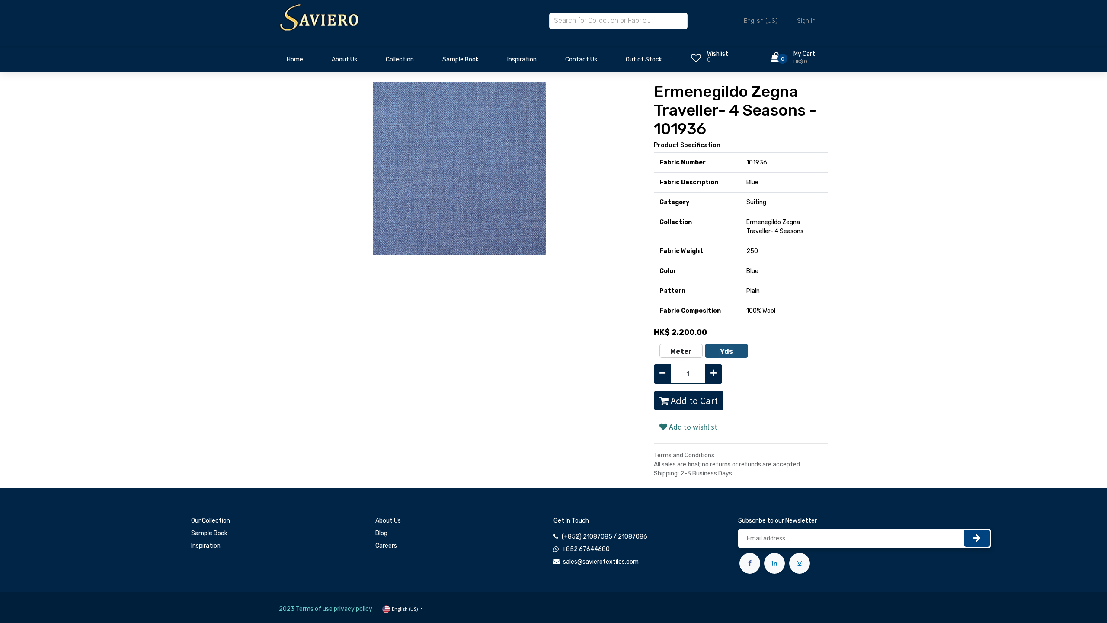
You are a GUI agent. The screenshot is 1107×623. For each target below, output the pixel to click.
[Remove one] (662, 374)
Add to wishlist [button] (692, 427)
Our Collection (210, 520)
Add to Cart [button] (693, 401)
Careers (386, 545)
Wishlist (717, 54)
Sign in (806, 21)
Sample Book (209, 533)
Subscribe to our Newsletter (777, 520)
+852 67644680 (586, 549)
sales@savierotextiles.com (601, 561)
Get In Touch (571, 520)
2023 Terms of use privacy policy (325, 609)
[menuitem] (295, 62)
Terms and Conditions (684, 455)
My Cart (804, 54)
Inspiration (206, 545)
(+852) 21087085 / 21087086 (604, 536)
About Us (388, 520)
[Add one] (713, 374)
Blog (381, 533)
